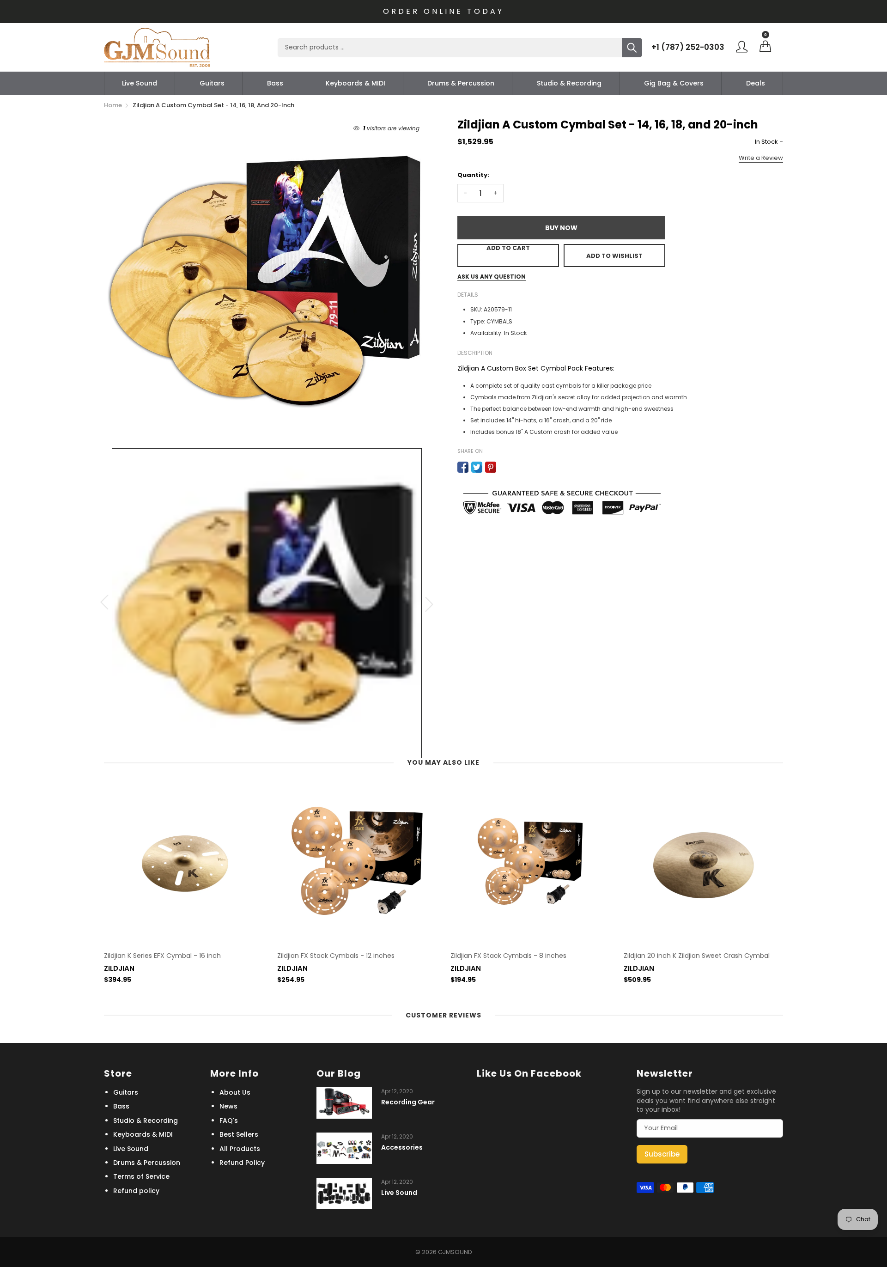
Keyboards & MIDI (355, 83)
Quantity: (473, 175)
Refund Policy (242, 1162)
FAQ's (228, 1120)
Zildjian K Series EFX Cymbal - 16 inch (162, 955)
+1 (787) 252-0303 (687, 47)
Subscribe (662, 1154)
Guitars (212, 83)
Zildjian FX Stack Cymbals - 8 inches (508, 955)
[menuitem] (139, 83)
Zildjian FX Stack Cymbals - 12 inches (336, 955)
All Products (239, 1148)
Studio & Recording (569, 83)
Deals (755, 83)
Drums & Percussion (460, 83)
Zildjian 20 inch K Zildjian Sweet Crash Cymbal (697, 955)
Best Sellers (238, 1134)
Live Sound (139, 83)
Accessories (402, 1147)
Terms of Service (141, 1176)
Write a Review (761, 157)
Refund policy (136, 1190)
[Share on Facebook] (462, 467)
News (228, 1106)
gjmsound (455, 1252)
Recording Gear (408, 1102)
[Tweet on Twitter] (476, 467)
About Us (234, 1092)
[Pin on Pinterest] (490, 467)
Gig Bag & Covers (674, 83)
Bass (275, 83)
